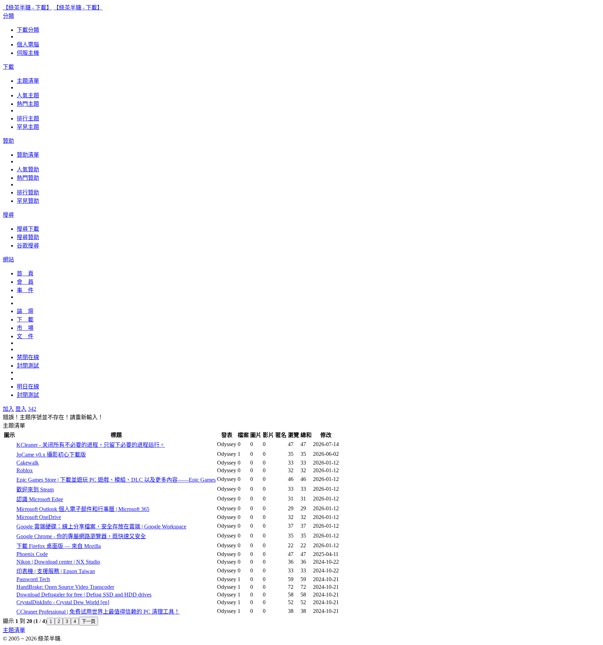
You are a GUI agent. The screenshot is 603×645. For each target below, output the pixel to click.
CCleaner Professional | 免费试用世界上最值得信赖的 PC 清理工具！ (98, 612)
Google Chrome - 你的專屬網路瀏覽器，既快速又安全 (81, 536)
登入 (21, 409)
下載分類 (28, 30)
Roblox (24, 470)
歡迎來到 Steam (35, 489)
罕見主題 (28, 127)
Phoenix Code (32, 554)
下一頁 (88, 621)
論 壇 (25, 311)
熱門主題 (28, 104)
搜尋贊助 (28, 237)
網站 (8, 259)
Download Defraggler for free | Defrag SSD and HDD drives (83, 595)
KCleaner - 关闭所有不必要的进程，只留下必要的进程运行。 (90, 445)
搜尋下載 (28, 229)
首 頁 (25, 273)
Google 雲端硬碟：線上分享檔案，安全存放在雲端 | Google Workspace (101, 526)
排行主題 (28, 118)
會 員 (25, 282)
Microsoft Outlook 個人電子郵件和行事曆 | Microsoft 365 (82, 509)
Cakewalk (27, 463)
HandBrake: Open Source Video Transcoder (65, 587)
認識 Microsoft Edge (39, 499)
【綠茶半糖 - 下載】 (27, 7)
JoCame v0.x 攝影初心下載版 (51, 455)
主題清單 (28, 81)
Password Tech (33, 579)
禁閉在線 (28, 357)
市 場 (25, 328)
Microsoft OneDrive (38, 517)
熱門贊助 (28, 178)
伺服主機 (28, 53)
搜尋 (8, 215)
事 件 (25, 290)
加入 (8, 409)
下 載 (25, 319)
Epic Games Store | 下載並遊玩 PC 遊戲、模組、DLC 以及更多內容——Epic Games (116, 480)
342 (32, 409)
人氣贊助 (28, 169)
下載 (8, 67)
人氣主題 (28, 95)
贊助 (8, 141)
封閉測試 (28, 366)
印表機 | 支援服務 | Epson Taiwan (55, 571)
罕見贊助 (28, 201)
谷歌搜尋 (28, 246)
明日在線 (28, 387)
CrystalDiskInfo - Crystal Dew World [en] (62, 602)
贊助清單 (28, 155)
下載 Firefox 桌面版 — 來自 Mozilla (58, 546)
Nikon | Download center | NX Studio (58, 562)
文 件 (25, 336)
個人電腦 (28, 44)
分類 (8, 16)
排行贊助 (28, 192)
